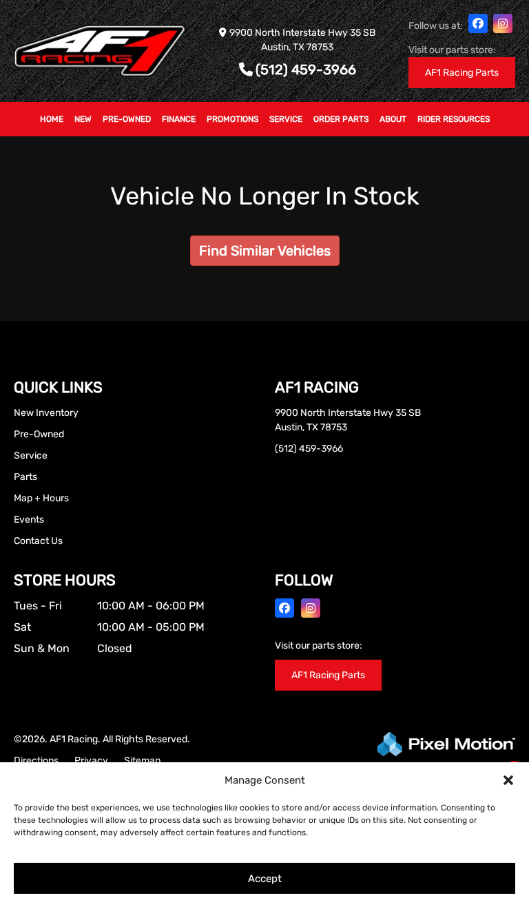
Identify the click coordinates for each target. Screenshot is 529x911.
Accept (265, 878)
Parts (25, 477)
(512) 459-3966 (306, 70)
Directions (36, 760)
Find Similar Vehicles (265, 250)
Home (51, 119)
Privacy (91, 760)
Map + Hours (41, 498)
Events (29, 519)
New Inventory (46, 413)
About (393, 119)
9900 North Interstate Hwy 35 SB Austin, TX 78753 (348, 420)
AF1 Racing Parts (462, 72)
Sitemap (142, 760)
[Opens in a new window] (478, 23)
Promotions (232, 119)
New (83, 119)
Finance (179, 119)
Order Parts (341, 119)
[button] (508, 780)
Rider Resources (453, 119)
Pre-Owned (127, 119)
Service (285, 119)
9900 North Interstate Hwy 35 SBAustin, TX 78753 (302, 40)
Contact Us (38, 541)
